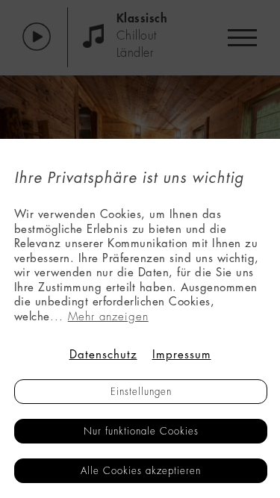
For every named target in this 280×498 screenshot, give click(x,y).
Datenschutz (103, 355)
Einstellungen (141, 391)
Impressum (181, 355)
